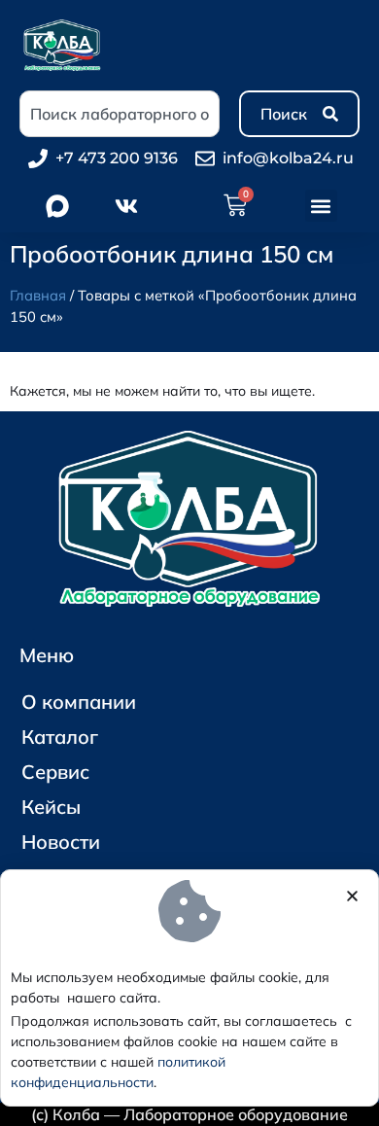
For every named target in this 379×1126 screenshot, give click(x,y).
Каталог (59, 736)
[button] (321, 206)
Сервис (55, 771)
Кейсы (51, 806)
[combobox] (119, 113)
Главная (38, 295)
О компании (78, 701)
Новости (60, 841)
